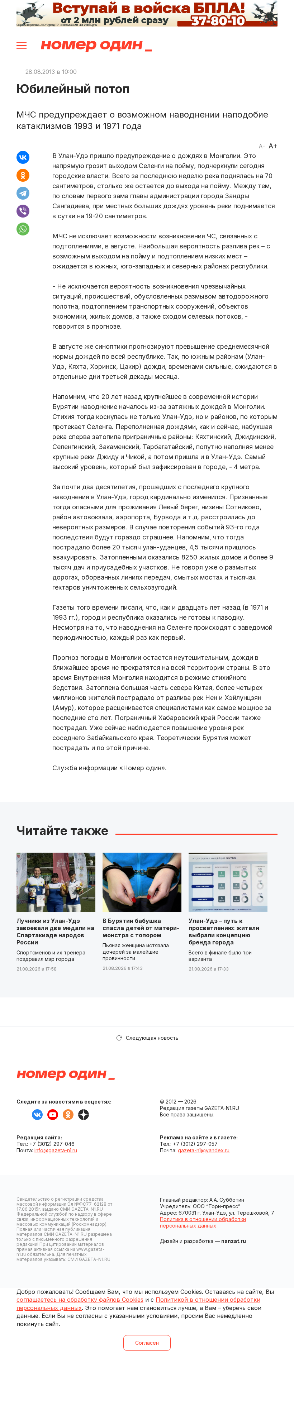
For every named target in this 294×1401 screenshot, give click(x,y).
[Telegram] (22, 193)
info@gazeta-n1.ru (55, 1150)
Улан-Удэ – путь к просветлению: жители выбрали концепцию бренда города (224, 931)
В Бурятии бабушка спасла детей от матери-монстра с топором (141, 928)
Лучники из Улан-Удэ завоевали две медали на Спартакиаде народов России (55, 931)
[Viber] (22, 211)
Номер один (96, 46)
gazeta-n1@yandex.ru (203, 1150)
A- (262, 146)
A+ (273, 146)
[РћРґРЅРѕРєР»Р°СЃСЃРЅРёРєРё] (22, 175)
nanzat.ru (233, 1241)
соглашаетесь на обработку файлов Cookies (79, 1299)
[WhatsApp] (22, 229)
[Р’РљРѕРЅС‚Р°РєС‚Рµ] (22, 157)
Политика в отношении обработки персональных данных (203, 1222)
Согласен (147, 1343)
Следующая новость (152, 1038)
